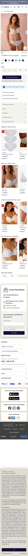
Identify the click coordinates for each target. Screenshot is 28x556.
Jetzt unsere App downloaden (14, 390)
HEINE (3, 373)
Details (4, 108)
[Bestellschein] (18, 7)
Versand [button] (16, 55)
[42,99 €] (9, 213)
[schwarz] (6, 60)
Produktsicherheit (7, 117)
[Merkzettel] (22, 7)
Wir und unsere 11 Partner (8, 475)
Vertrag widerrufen (8, 425)
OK (14, 549)
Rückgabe (5, 113)
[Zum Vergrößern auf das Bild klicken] (25, 48)
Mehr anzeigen (12, 329)
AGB (16, 425)
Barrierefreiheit (7, 429)
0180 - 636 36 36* (8, 361)
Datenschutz (22, 425)
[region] (14, 512)
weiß (2, 63)
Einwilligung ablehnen (7, 553)
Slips (12, 11)
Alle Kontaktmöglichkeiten (11, 351)
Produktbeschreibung (8, 104)
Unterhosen (7, 11)
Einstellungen (23, 553)
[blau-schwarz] (12, 60)
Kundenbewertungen (8, 121)
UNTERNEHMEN (6, 378)
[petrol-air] (23, 60)
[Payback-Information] (24, 436)
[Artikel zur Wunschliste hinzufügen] (24, 77)
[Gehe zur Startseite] (6, 7)
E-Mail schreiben (7, 347)
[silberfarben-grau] (19, 60)
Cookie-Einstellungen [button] (14, 432)
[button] (2, 7)
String (4, 275)
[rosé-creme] (9, 60)
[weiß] (2, 60)
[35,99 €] (9, 176)
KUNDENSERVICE (6, 369)
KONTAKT (4, 342)
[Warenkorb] (26, 7)
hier (12, 493)
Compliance (21, 429)
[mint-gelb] (16, 60)
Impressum (14, 429)
